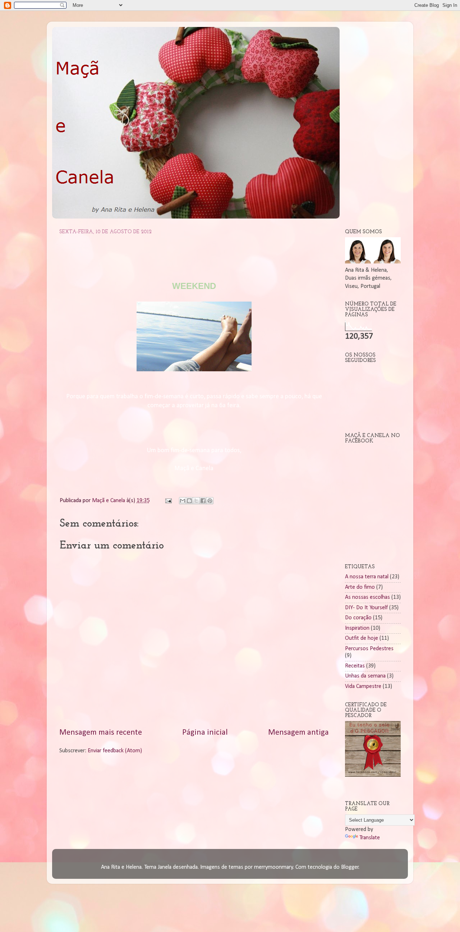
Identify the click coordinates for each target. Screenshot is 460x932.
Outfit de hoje (361, 638)
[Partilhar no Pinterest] (209, 500)
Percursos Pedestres (369, 649)
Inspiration (357, 628)
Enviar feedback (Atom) (115, 751)
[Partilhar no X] (196, 500)
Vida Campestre (363, 686)
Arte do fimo (360, 587)
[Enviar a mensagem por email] (182, 500)
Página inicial (205, 733)
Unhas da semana (365, 676)
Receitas (355, 666)
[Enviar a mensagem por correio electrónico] (167, 501)
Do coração (358, 618)
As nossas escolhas (367, 597)
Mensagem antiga (298, 733)
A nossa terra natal (366, 577)
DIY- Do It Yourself (366, 608)
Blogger (350, 867)
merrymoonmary (273, 867)
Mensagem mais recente (100, 733)
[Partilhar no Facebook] (203, 500)
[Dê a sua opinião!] (189, 500)
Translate (369, 838)
